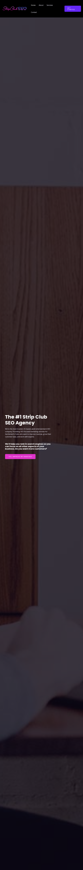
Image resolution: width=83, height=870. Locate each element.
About (41, 5)
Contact (34, 12)
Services (50, 5)
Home (33, 5)
